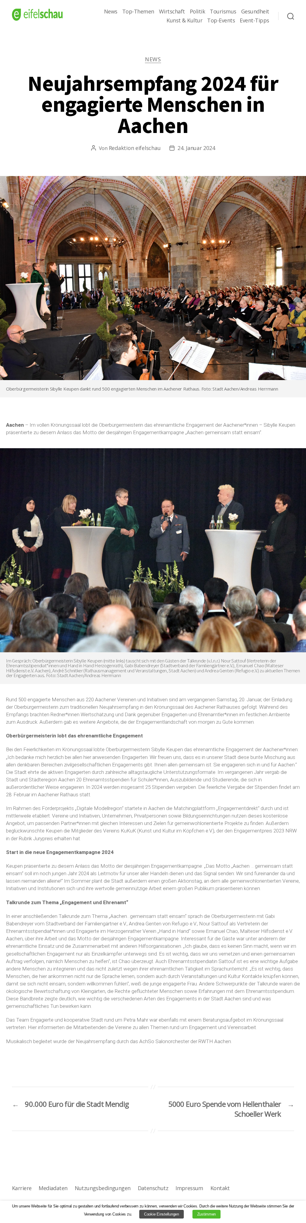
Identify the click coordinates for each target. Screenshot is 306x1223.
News (110, 11)
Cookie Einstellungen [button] (161, 1214)
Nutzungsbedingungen (103, 1188)
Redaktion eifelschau (135, 147)
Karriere (21, 1188)
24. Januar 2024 (196, 147)
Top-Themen (138, 11)
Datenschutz (153, 1188)
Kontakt (220, 1188)
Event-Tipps (254, 20)
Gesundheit (255, 11)
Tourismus (223, 11)
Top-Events (221, 20)
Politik (197, 11)
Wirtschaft (172, 11)
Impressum (189, 1188)
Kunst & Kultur (184, 20)
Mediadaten (53, 1188)
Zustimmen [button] (206, 1214)
